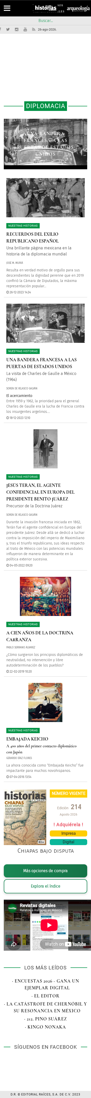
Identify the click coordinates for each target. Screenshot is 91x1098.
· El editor (46, 996)
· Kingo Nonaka (45, 1027)
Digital (68, 842)
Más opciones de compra (45, 870)
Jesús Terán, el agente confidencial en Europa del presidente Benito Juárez (40, 492)
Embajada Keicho (27, 739)
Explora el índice (45, 886)
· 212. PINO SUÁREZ (45, 1019)
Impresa (68, 833)
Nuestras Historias (23, 225)
